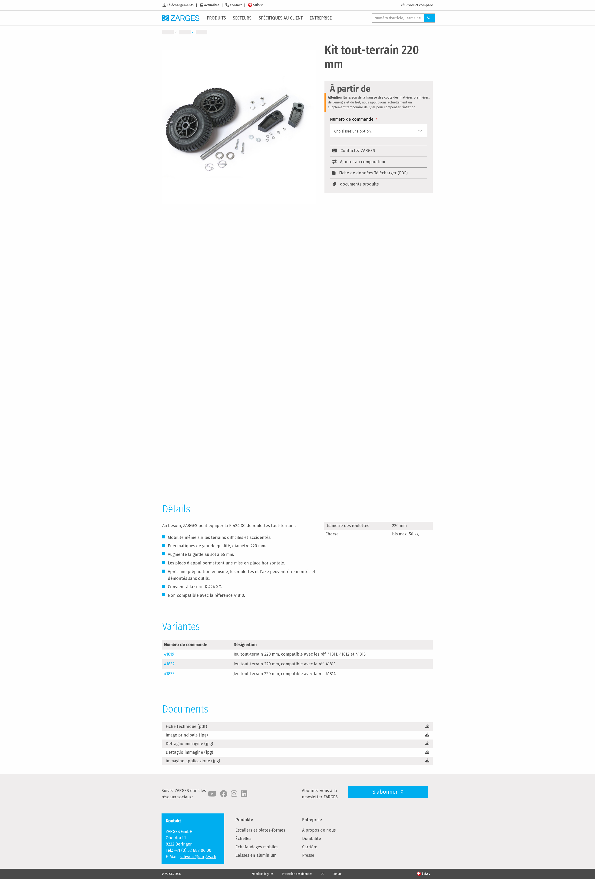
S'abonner (385, 792)
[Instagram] (234, 793)
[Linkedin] (244, 793)
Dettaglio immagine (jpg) (189, 743)
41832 (169, 664)
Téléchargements (180, 5)
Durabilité (311, 838)
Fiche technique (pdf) (186, 726)
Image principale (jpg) (187, 735)
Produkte (244, 819)
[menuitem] (217, 18)
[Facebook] (223, 793)
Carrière (309, 846)
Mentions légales (263, 874)
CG (322, 874)
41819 (169, 654)
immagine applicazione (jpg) (193, 760)
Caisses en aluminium (255, 855)
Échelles (243, 838)
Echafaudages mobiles (256, 846)
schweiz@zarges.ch (198, 856)
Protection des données (297, 874)
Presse (308, 855)
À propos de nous (319, 830)
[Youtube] (212, 793)
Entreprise (312, 819)
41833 (169, 673)
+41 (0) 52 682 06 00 (192, 850)
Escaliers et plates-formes (260, 830)
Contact (236, 5)
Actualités (211, 5)
